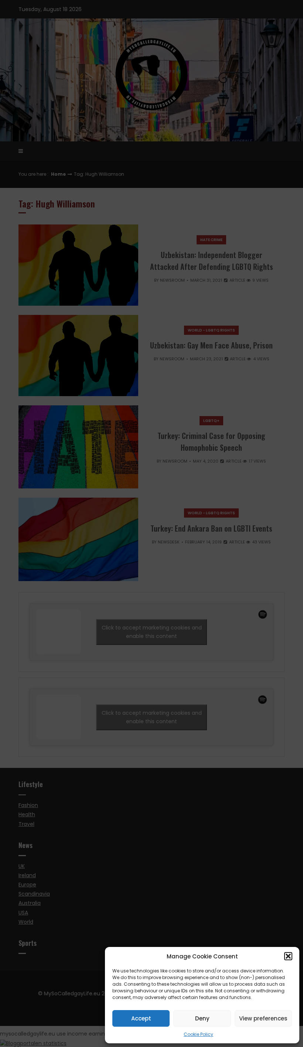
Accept (141, 1018)
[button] (288, 956)
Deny (202, 1018)
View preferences (263, 1018)
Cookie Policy (198, 1034)
